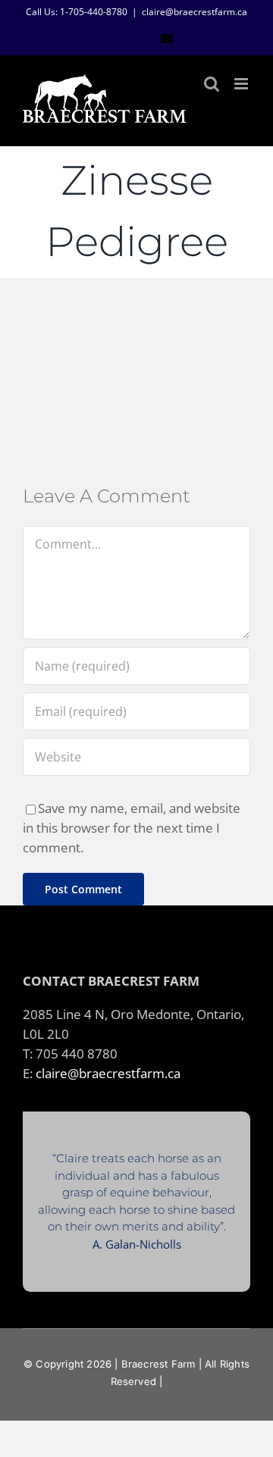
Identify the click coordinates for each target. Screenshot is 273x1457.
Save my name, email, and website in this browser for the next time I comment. (131, 827)
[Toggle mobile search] (211, 84)
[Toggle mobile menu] (242, 84)
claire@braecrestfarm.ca (194, 11)
